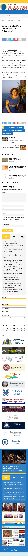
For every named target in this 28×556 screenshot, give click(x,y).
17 (3, 328)
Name (3, 204)
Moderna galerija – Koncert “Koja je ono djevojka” (16, 158)
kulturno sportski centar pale (14, 127)
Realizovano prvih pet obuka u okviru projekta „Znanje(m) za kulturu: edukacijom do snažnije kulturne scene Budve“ (14, 484)
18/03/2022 (12, 161)
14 (17, 325)
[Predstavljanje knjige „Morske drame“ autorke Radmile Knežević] (5, 167)
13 (14, 325)
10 (3, 325)
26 (10, 331)
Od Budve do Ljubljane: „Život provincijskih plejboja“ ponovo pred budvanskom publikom (12, 279)
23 (24, 328)
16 (24, 325)
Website (4, 213)
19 (10, 328)
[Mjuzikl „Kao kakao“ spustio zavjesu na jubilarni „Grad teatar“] (14, 457)
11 (7, 325)
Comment (4, 192)
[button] (26, 1)
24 (3, 331)
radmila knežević (7, 133)
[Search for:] (14, 15)
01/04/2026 (12, 170)
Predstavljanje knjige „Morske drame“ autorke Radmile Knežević (17, 167)
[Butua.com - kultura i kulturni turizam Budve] (13, 9)
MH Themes (14, 550)
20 (14, 328)
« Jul (3, 335)
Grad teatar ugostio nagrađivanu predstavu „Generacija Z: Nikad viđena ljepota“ (13, 255)
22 (21, 328)
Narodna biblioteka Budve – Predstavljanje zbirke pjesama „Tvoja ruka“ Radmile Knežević (17, 175)
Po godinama (11, 20)
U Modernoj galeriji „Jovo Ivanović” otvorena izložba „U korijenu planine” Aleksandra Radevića (13, 285)
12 (10, 325)
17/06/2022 (12, 178)
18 (7, 328)
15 (21, 325)
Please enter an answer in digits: (10, 222)
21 (17, 328)
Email (3, 208)
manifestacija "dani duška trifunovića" (13, 130)
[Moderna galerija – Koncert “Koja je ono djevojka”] (5, 160)
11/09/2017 (5, 35)
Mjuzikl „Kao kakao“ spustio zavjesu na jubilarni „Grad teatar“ (12, 469)
